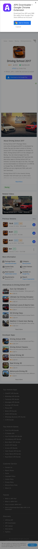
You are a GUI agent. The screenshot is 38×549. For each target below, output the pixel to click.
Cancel (18, 27)
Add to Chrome (24, 23)
